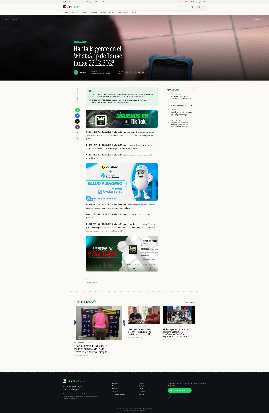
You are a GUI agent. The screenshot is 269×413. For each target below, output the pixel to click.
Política (141, 383)
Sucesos (84, 13)
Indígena (103, 13)
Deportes (94, 13)
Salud (141, 389)
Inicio (66, 13)
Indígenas (142, 391)
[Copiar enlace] (77, 138)
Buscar (185, 7)
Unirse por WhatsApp (181, 390)
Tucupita (142, 386)
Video (126, 13)
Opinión (134, 13)
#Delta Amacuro (92, 283)
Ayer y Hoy (74, 13)
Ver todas (190, 302)
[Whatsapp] (199, 7)
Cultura (114, 389)
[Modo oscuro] (193, 7)
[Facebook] (204, 7)
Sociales (115, 391)
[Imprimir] (143, 72)
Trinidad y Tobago (115, 13)
